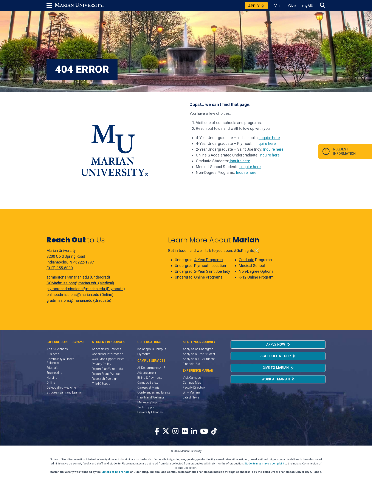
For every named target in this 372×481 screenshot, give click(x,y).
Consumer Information (107, 354)
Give (292, 5)
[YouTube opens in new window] (204, 431)
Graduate (246, 259)
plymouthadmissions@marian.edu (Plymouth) (85, 288)
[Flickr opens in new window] (185, 431)
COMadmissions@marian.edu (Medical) (80, 283)
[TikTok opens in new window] (214, 431)
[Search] (323, 5)
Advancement (146, 372)
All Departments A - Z (151, 367)
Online (50, 382)
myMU (307, 5)
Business (52, 354)
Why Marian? (191, 392)
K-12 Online (248, 277)
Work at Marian (276, 379)
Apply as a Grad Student (199, 354)
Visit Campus (192, 377)
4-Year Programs (208, 259)
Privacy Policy (101, 364)
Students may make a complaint (264, 463)
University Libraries (150, 412)
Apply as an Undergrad (198, 349)
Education (53, 367)
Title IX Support (102, 383)
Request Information (344, 151)
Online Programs (208, 277)
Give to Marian (275, 368)
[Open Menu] (50, 5)
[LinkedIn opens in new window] (194, 431)
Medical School (252, 265)
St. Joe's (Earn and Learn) (63, 392)
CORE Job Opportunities (108, 359)
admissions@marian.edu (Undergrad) (78, 277)
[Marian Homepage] (79, 5)
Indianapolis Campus (151, 349)
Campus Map (192, 382)
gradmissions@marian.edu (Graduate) (78, 300)
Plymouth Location (210, 265)
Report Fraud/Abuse (105, 373)
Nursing (51, 377)
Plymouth (143, 354)
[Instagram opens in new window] (175, 431)
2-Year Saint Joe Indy (212, 271)
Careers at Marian (149, 387)
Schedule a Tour (275, 356)
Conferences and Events (153, 392)
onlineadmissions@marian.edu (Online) (79, 294)
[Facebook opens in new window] (157, 431)
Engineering (54, 372)
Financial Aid (191, 364)
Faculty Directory (194, 387)
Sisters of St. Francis (115, 471)
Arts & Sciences (57, 349)
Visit (278, 5)
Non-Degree (249, 271)
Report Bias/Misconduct (108, 369)
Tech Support (146, 407)
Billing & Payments (149, 377)
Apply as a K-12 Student (199, 359)
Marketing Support (149, 402)
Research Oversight (105, 378)
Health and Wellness (151, 397)
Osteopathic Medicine (61, 387)
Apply (254, 6)
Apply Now (275, 344)
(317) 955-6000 (59, 268)
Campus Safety (147, 382)
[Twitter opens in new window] (165, 431)
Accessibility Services (106, 349)
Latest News (191, 397)
